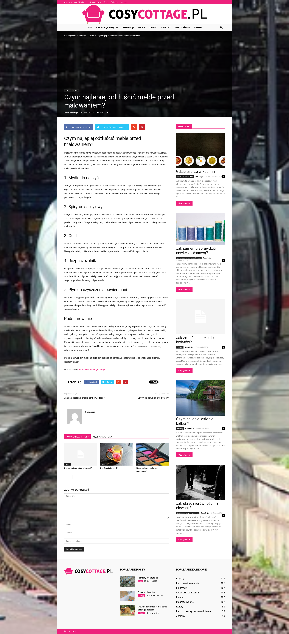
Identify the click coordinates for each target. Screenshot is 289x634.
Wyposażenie (182, 27)
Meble (141, 27)
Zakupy (198, 27)
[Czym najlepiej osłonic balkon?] (200, 398)
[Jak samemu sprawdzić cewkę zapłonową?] (200, 229)
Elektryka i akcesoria (187, 583)
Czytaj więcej (184, 203)
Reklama (114, 2)
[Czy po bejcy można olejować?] (80, 454)
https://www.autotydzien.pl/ (92, 369)
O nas (106, 2)
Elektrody (181, 588)
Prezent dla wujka (146, 592)
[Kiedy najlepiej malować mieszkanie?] (152, 454)
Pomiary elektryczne (148, 578)
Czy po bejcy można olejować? (78, 468)
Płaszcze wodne (185, 602)
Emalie (75, 90)
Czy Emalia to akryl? (109, 468)
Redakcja (74, 112)
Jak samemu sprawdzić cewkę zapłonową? (196, 250)
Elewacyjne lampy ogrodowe (188, 513)
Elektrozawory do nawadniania (189, 258)
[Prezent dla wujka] (127, 596)
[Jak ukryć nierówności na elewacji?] (200, 482)
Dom (89, 27)
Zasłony (180, 428)
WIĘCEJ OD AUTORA (102, 437)
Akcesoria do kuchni (185, 177)
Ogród (153, 27)
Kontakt (124, 2)
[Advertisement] (144, 60)
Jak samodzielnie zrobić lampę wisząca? (84, 397)
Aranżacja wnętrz (107, 27)
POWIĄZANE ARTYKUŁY (77, 437)
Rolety (179, 606)
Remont (166, 27)
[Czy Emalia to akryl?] (116, 454)
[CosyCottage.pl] (144, 14)
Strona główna (95, 2)
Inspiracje (128, 27)
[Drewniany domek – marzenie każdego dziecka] (127, 610)
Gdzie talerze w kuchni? (195, 171)
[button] (221, 27)
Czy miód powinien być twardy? (153, 397)
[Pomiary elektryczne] (127, 581)
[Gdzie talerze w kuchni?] (200, 150)
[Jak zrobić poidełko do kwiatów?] (200, 316)
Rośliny (180, 347)
